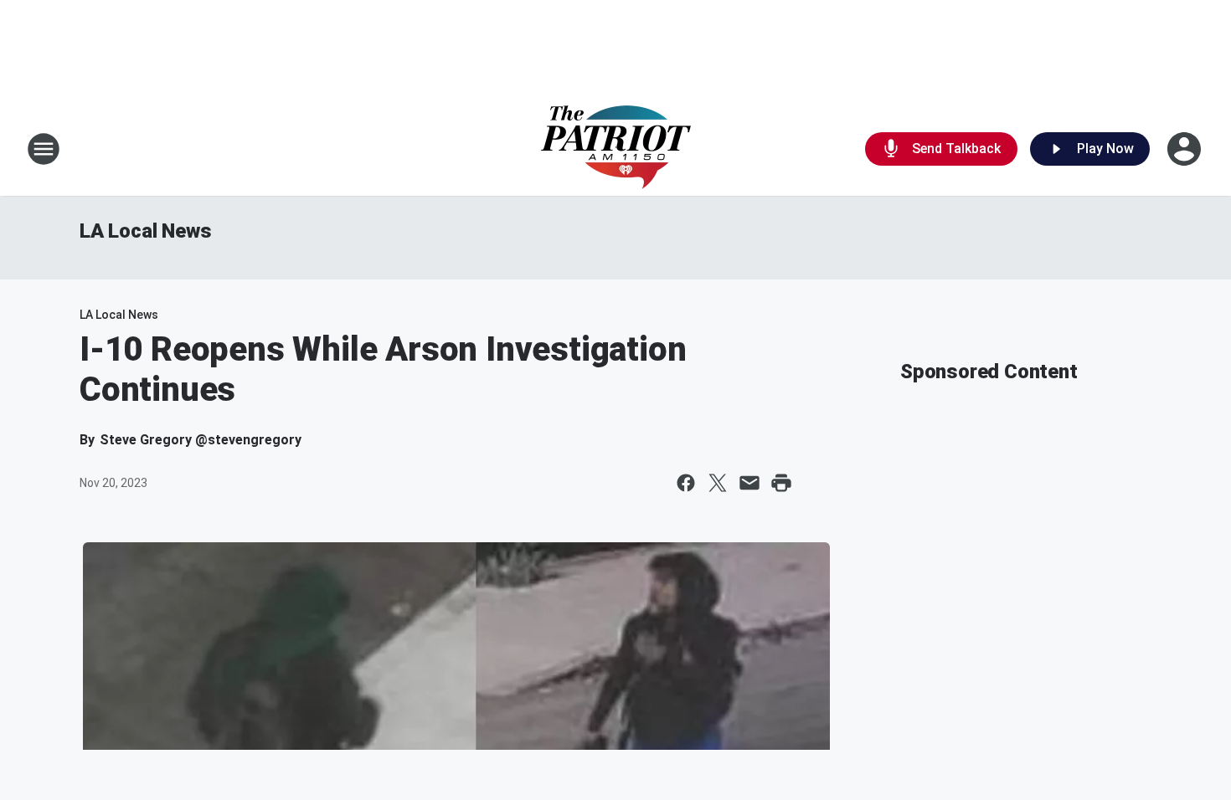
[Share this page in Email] (749, 483)
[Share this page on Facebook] (686, 483)
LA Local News (145, 231)
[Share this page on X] (717, 483)
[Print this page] (781, 483)
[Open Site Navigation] (43, 149)
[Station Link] (616, 148)
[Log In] (1185, 149)
